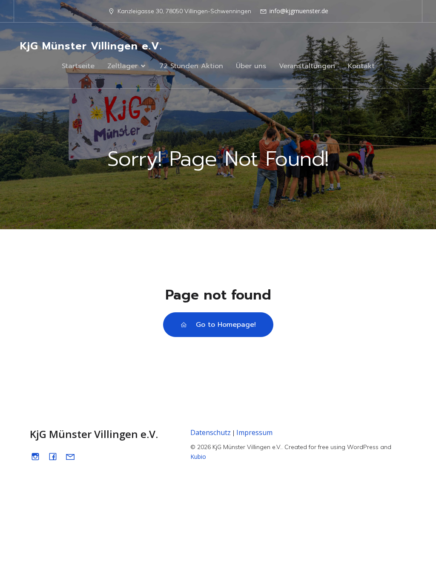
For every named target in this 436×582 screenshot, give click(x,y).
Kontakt (361, 66)
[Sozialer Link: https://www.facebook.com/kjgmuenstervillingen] (56, 456)
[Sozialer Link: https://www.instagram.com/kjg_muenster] (38, 456)
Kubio (198, 456)
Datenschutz (210, 432)
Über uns (251, 66)
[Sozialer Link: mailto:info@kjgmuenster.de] (73, 456)
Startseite (78, 66)
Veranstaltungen (307, 66)
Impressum (254, 432)
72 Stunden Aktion (191, 66)
